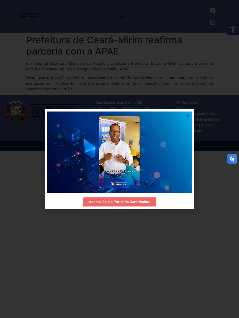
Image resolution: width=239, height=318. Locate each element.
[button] (188, 115)
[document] (119, 159)
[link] (119, 201)
